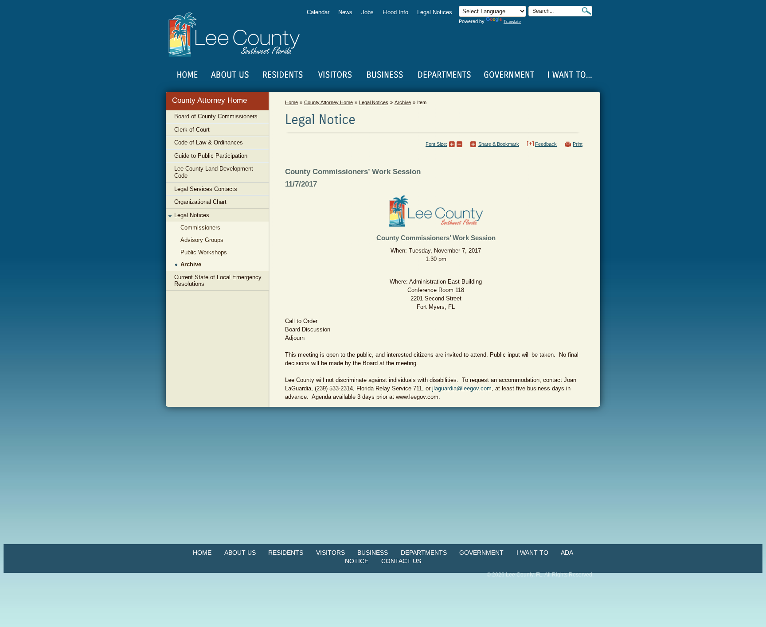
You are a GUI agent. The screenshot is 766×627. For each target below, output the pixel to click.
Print (577, 144)
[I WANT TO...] (569, 75)
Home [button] (240, 34)
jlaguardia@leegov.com (462, 388)
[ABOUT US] (229, 75)
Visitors (330, 552)
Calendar (318, 12)
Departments (424, 552)
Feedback (546, 144)
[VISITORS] (335, 75)
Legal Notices (434, 12)
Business (372, 552)
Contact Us (401, 561)
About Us (240, 552)
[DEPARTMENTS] (444, 75)
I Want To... (569, 75)
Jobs (367, 12)
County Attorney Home (209, 100)
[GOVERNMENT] (509, 75)
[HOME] (187, 75)
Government (481, 552)
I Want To (532, 552)
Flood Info (395, 12)
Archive (403, 102)
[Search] (586, 11)
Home (187, 75)
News (345, 12)
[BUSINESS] (385, 75)
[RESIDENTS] (282, 75)
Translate (512, 21)
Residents (285, 552)
